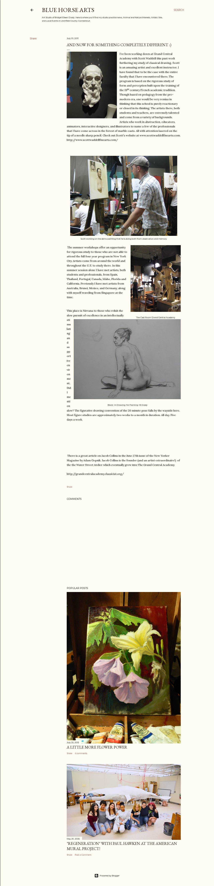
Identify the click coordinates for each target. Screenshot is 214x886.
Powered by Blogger (110, 875)
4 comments (81, 753)
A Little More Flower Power (97, 747)
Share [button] (33, 38)
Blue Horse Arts (68, 10)
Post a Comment (83, 855)
